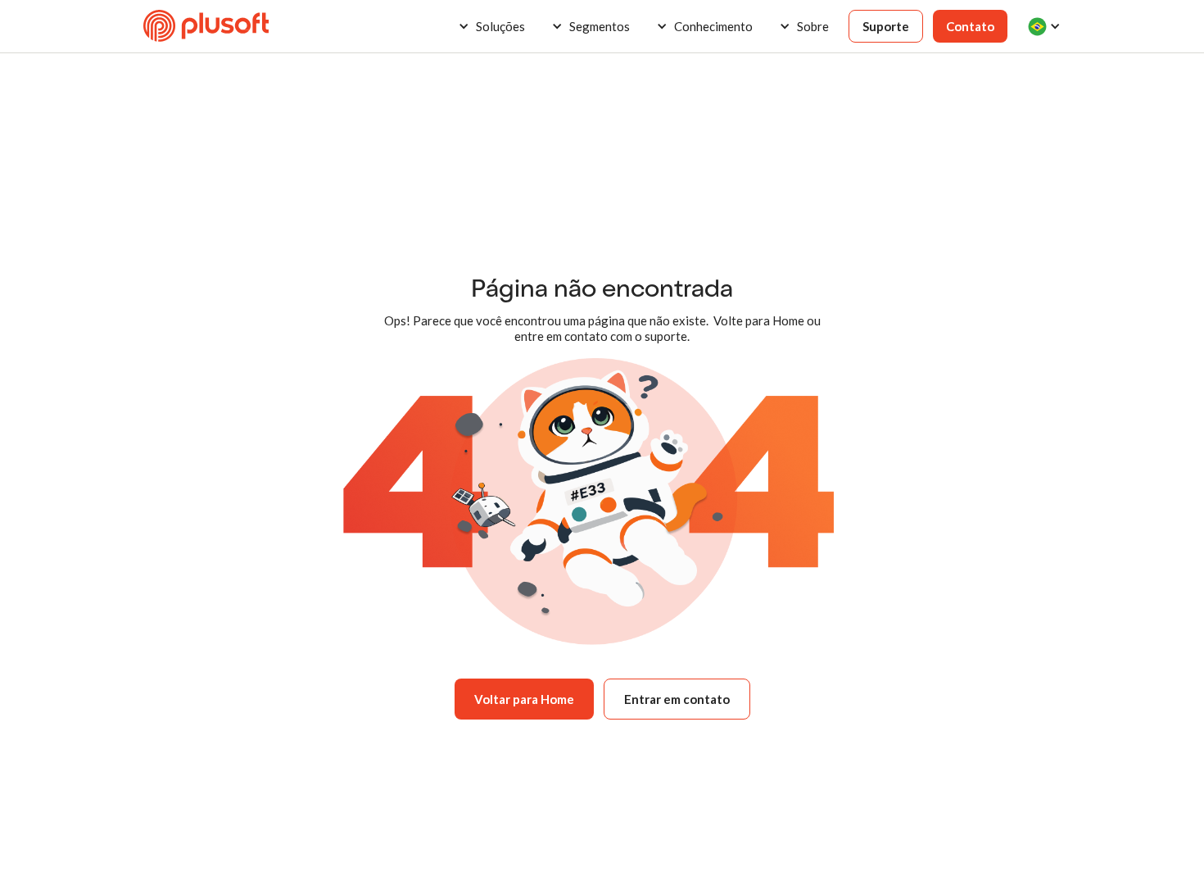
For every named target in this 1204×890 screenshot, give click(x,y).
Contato (970, 26)
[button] (491, 26)
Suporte (885, 26)
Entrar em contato (677, 699)
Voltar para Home (524, 699)
